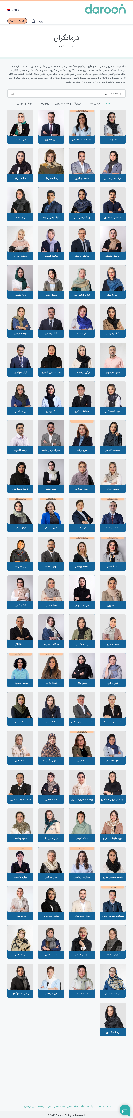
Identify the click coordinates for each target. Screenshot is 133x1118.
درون (72, 45)
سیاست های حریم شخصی (66, 1106)
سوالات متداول (88, 1106)
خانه (109, 1106)
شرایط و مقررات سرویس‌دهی (37, 1106)
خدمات (101, 1106)
